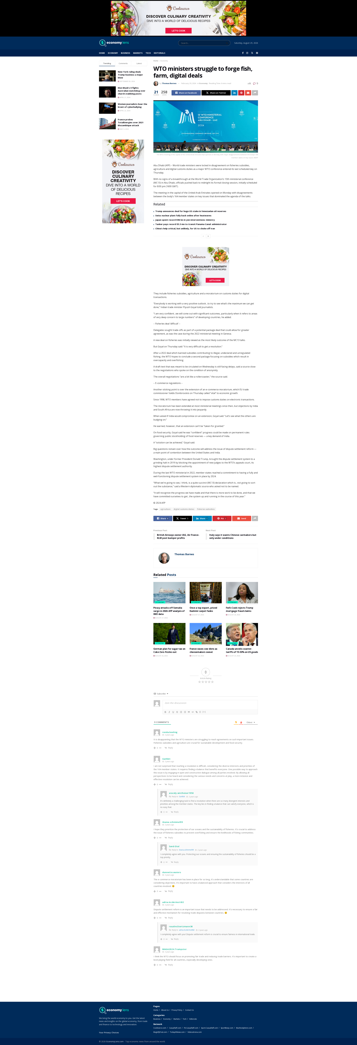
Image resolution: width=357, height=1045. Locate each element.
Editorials (159, 53)
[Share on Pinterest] (241, 92)
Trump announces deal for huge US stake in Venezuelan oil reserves (190, 211)
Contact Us (189, 1010)
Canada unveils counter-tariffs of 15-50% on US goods (242, 650)
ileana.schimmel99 (186, 850)
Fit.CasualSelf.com (191, 1028)
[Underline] (173, 712)
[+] (204, 712)
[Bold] (165, 712)
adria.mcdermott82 (187, 930)
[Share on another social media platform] (255, 92)
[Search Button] (227, 43)
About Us (165, 1010)
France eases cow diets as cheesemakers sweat (203, 650)
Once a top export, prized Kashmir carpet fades (203, 609)
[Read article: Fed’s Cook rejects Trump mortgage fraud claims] (242, 593)
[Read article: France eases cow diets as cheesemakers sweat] (206, 634)
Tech (148, 53)
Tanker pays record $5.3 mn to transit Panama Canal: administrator (191, 224)
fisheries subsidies (206, 509)
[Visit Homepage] (114, 42)
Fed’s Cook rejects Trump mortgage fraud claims (239, 609)
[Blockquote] (189, 712)
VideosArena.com (195, 1032)
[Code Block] (193, 712)
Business (125, 53)
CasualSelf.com (175, 1028)
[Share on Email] (248, 92)
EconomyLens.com (115, 1041)
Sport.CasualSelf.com (209, 1028)
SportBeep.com (227, 1028)
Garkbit (182, 796)
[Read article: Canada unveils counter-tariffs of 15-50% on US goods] (242, 634)
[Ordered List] (181, 712)
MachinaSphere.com (244, 1028)
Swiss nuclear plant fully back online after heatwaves (183, 215)
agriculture (166, 509)
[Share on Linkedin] (234, 92)
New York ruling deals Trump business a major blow (130, 74)
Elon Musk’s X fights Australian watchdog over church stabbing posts (131, 90)
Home (102, 53)
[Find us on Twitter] (252, 53)
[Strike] (177, 712)
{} (200, 712)
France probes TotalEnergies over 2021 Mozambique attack (130, 122)
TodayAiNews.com (177, 1032)
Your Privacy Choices (109, 1032)
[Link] (197, 712)
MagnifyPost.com (160, 1032)
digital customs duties (184, 509)
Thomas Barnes (169, 83)
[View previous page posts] (203, 236)
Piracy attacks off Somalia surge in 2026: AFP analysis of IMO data (168, 611)
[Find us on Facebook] (242, 53)
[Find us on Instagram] (247, 53)
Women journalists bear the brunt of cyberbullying (132, 105)
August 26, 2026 (233, 615)
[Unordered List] (185, 712)
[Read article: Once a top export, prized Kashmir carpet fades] (206, 593)
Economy (113, 53)
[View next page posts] (208, 236)
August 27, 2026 (161, 618)
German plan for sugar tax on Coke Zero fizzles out (169, 650)
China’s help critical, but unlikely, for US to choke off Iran (185, 228)
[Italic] (169, 712)
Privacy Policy (177, 1010)
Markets (138, 53)
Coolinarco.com (159, 1028)
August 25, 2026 (233, 656)
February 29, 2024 (188, 83)
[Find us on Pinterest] (257, 53)
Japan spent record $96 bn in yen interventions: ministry (185, 219)
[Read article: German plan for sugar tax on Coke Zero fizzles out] (169, 634)
